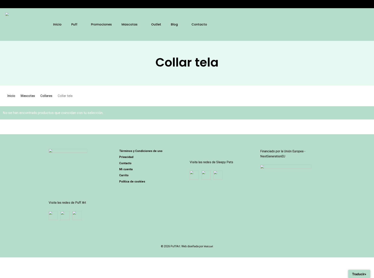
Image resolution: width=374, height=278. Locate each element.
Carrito (124, 175)
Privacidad (126, 157)
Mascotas (28, 96)
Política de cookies (132, 181)
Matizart (208, 246)
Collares (46, 96)
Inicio (11, 96)
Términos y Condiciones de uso (140, 151)
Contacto (125, 163)
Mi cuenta (126, 169)
